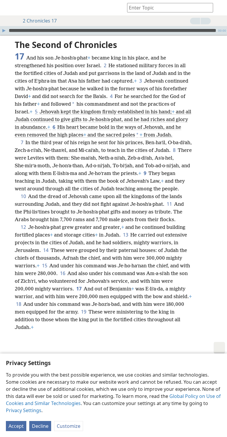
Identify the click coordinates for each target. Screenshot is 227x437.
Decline (40, 426)
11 (170, 204)
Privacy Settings (23, 410)
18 (19, 304)
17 (79, 288)
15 (45, 265)
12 (24, 227)
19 (84, 312)
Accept (16, 426)
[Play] (3, 30)
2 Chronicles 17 (40, 20)
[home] (9, 7)
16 (63, 273)
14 (46, 250)
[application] (113, 30)
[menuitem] (9, 7)
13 (126, 235)
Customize (68, 426)
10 (24, 196)
